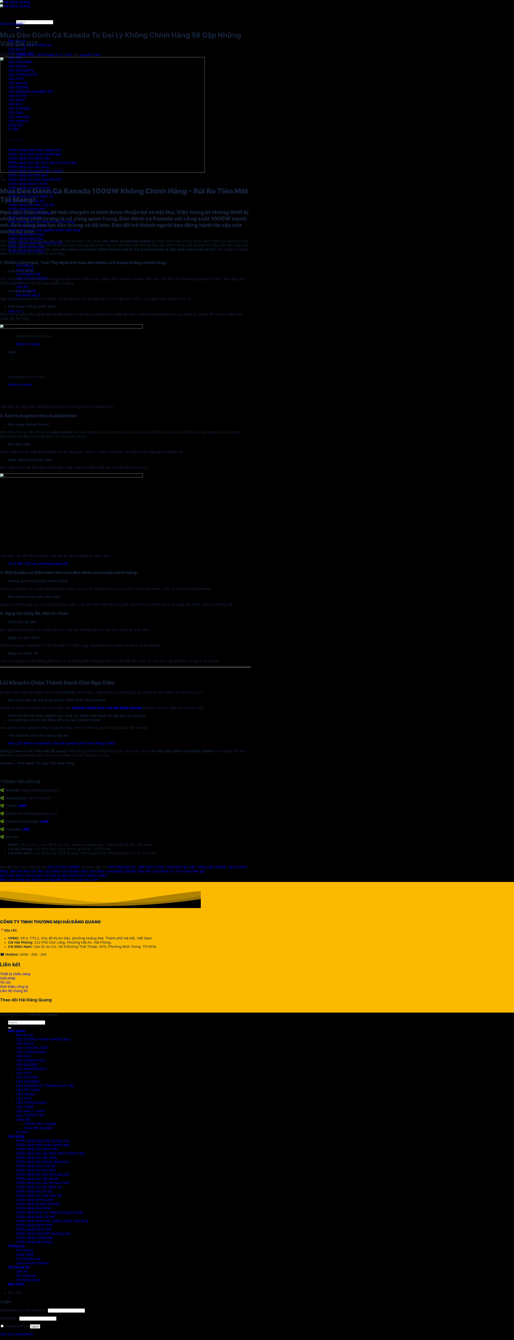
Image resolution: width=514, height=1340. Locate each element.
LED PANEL (26, 1094)
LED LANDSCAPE (31, 1052)
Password (9, 1318)
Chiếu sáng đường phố (34, 1200)
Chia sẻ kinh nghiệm (11, 23)
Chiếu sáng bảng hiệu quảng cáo (42, 1141)
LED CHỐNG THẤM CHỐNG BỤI (43, 1039)
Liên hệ (22, 287)
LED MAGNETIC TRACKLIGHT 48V (45, 1086)
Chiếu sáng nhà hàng (33, 1208)
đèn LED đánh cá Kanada (58, 871)
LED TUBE (25, 1107)
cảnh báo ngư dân (181, 867)
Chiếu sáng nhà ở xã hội (35, 1166)
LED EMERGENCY (31, 1069)
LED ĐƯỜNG (27, 1065)
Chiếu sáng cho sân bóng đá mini (43, 1174)
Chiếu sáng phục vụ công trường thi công (49, 1212)
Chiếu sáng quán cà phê (35, 1217)
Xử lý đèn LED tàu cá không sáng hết (38, 564)
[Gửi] (17, 27)
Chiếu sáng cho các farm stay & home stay (50, 1153)
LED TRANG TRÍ (30, 1115)
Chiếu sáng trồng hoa (33, 1229)
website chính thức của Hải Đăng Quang (106, 708)
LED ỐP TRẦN (28, 1090)
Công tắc (23, 1120)
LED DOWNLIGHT (31, 1060)
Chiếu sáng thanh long (34, 1225)
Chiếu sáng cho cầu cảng (36, 1157)
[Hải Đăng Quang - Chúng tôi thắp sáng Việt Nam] (15, 4)
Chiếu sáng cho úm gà (34, 1191)
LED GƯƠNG (27, 1077)
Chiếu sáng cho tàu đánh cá (38, 1187)
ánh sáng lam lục (122, 867)
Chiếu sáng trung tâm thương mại (43, 1233)
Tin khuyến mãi (28, 274)
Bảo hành (16, 1284)
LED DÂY (24, 1056)
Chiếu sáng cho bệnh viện (37, 1149)
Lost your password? (16, 1334)
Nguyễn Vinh (90, 55)
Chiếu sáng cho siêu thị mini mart (42, 1183)
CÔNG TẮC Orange (40, 1124)
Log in (35, 1326)
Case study (25, 1255)
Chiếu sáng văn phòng (34, 1242)
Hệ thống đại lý (28, 295)
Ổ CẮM (22, 1132)
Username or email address (23, 1310)
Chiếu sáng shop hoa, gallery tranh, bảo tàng (52, 1221)
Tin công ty (25, 266)
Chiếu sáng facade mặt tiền (38, 1204)
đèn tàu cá (24, 1035)
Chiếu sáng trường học (34, 1238)
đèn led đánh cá (23, 871)
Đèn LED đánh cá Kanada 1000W (108, 871)
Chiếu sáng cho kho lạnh (36, 1170)
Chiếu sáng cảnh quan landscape (43, 1145)
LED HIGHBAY (28, 1082)
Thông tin (16, 1246)
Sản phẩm (16, 31)
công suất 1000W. (212, 867)
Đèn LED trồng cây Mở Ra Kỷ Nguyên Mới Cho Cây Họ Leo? (49, 880)
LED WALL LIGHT (30, 1111)
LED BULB (25, 1044)
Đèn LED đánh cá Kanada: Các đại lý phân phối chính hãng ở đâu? (62, 743)
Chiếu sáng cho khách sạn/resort (42, 1162)
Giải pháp (16, 1136)
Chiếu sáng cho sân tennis (37, 1179)
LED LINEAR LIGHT (32, 1048)
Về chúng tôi (19, 1267)
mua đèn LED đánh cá (155, 871)
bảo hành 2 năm (151, 867)
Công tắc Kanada (38, 1128)
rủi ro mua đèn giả (189, 871)
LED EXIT (24, 1073)
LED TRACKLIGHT (31, 1103)
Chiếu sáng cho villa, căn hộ (38, 1195)
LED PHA (24, 1098)
